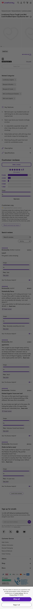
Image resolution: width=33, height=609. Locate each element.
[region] (16, 598)
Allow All (16, 599)
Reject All (16, 605)
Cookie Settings (18, 593)
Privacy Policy (13, 595)
